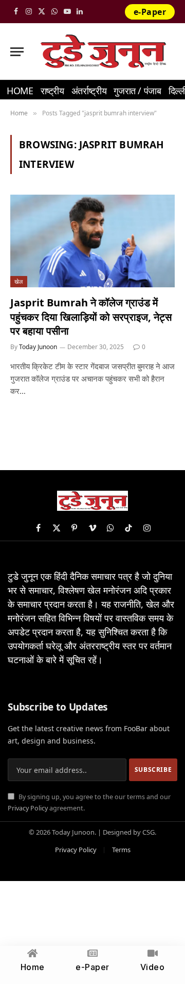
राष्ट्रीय (52, 90)
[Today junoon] (103, 51)
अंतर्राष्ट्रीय (88, 90)
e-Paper (150, 12)
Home (20, 90)
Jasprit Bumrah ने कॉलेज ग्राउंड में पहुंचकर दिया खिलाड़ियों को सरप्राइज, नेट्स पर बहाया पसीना (91, 316)
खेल (18, 281)
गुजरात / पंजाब (137, 90)
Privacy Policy (28, 808)
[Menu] (17, 51)
